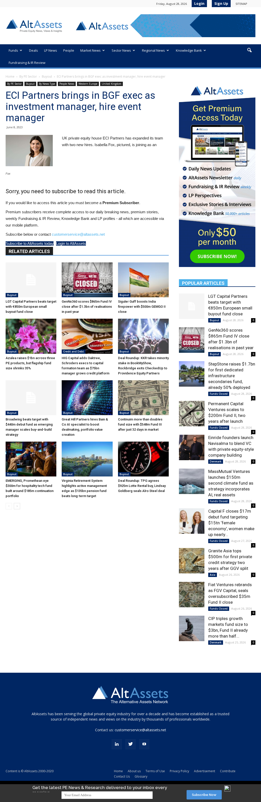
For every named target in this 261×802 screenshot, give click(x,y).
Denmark (215, 461)
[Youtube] (144, 744)
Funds (13, 50)
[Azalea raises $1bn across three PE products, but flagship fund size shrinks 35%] (31, 336)
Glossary (141, 776)
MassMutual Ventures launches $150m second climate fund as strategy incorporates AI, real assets (230, 483)
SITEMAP (241, 4)
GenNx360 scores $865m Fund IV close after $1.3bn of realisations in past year (87, 307)
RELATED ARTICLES (29, 251)
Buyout (47, 76)
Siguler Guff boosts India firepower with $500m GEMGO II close (142, 307)
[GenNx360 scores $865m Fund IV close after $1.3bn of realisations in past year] (87, 279)
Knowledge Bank (189, 50)
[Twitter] (130, 744)
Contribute (228, 771)
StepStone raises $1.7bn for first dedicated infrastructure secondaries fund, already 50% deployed (231, 375)
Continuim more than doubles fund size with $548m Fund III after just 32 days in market (140, 424)
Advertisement (204, 771)
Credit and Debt (73, 351)
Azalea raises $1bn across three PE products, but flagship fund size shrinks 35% (30, 363)
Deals (33, 50)
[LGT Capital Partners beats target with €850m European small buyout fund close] (31, 279)
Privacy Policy (179, 771)
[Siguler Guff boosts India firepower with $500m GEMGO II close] (143, 279)
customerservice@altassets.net (78, 234)
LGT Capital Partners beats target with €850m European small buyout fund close (31, 307)
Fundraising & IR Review (27, 62)
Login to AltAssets (71, 243)
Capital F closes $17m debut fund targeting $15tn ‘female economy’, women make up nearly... (231, 523)
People (68, 50)
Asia (212, 574)
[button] (249, 50)
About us (134, 771)
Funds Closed (219, 394)
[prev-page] (9, 506)
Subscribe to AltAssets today (30, 243)
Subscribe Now (204, 795)
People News (66, 84)
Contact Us (122, 776)
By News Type (47, 84)
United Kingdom (111, 84)
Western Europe (88, 84)
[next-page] (17, 506)
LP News (50, 50)
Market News (90, 50)
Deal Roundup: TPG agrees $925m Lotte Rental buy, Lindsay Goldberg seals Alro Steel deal (142, 486)
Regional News (153, 50)
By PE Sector (28, 76)
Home (10, 76)
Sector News (121, 50)
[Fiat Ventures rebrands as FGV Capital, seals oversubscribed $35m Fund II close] (191, 594)
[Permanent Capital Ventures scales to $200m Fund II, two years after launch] (191, 413)
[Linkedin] (117, 744)
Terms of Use (155, 771)
